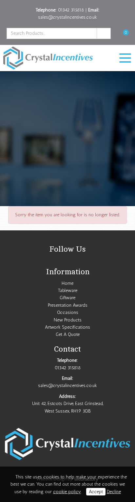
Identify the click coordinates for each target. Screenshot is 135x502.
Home (67, 283)
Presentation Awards (67, 305)
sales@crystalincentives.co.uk (67, 17)
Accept (96, 491)
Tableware (67, 290)
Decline (114, 491)
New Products (68, 320)
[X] (59, 260)
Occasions (67, 312)
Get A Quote (68, 334)
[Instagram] (67, 260)
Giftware (67, 297)
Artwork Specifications (67, 327)
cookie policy (67, 491)
